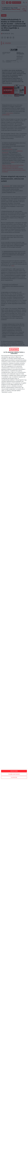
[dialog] (14, 751)
